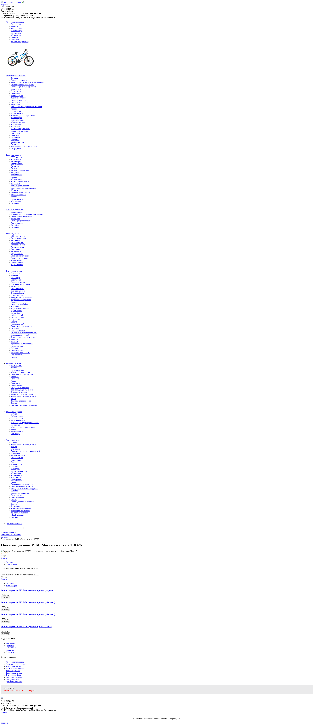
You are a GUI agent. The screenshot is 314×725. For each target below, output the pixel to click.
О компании (11, 648)
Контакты (10, 652)
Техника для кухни (14, 673)
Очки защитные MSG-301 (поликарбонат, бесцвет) (28, 602)
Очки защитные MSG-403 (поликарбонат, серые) (27, 590)
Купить (4, 558)
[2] (4, 553)
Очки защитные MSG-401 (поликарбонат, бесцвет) (28, 614)
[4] (7, 553)
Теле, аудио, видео (13, 666)
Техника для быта (13, 675)
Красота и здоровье (14, 677)
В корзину (5, 597)
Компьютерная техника (16, 664)
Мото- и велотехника (15, 662)
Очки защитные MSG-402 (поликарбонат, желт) (26, 626)
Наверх (4, 712)
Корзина (4, 4)
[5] (9, 553)
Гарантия (10, 650)
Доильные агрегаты (14, 682)
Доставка (10, 646)
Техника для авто (13, 671)
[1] (2, 553)
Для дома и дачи (13, 679)
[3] (6, 553)
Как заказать (11, 643)
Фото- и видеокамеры (15, 668)
